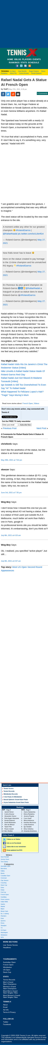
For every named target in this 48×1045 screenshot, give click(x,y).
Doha (2, 887)
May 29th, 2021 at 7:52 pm (11, 460)
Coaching (3, 882)
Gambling (3, 897)
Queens (3, 920)
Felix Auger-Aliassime (11, 818)
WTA (2, 937)
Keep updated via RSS (14, 850)
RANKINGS (14, 63)
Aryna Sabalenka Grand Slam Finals (16, 802)
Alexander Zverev (10, 816)
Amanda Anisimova (30, 831)
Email (5, 1007)
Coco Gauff (27, 818)
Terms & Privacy (9, 1012)
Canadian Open (5, 875)
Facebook (7, 1024)
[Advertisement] (24, 24)
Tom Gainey (4, 861)
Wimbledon (4, 935)
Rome (2, 923)
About (5, 1005)
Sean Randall (5, 857)
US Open (3, 930)
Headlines (7, 947)
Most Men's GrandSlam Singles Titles (10, 992)
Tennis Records (9, 791)
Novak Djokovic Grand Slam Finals (16, 799)
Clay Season (4, 880)
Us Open (13, 71)
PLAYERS (27, 59)
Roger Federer (34, 71)
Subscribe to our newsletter (16, 846)
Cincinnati (4, 878)
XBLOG (17, 59)
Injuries (3, 904)
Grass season (5, 899)
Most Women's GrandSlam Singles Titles (11, 996)
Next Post (41, 428)
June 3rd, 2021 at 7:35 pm (11, 493)
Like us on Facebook (14, 843)
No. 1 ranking (5, 913)
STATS (24, 63)
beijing (2, 871)
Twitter (5, 1022)
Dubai (2, 890)
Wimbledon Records (11, 794)
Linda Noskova (29, 825)
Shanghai (3, 925)
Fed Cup (3, 892)
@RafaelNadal (10, 234)
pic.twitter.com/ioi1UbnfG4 (31, 234)
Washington (4, 932)
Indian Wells (4, 901)
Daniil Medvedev (10, 822)
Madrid (3, 906)
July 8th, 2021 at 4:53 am (11, 535)
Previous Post (9, 428)
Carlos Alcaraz (24, 73)
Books (3, 873)
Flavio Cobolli (9, 829)
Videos (36, 403)
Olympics (3, 916)
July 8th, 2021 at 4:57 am (11, 561)
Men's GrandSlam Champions (9, 983)
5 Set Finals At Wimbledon (13, 797)
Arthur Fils (13, 73)
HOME (10, 59)
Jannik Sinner (9, 812)
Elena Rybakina (29, 814)
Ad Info (6, 1010)
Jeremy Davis (5, 859)
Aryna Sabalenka (29, 812)
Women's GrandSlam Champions (9, 987)
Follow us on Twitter (13, 839)
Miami (2, 909)
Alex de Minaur (9, 825)
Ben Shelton (8, 831)
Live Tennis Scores (10, 945)
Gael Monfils (22, 71)
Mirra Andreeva (29, 820)
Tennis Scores (9, 788)
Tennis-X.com (25, 1035)
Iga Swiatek (28, 827)
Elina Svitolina (28, 829)
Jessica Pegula (29, 816)
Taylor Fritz (8, 827)
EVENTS (37, 59)
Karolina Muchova (30, 822)
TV (1, 928)
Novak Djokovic (36, 73)
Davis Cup (4, 885)
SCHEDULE (33, 63)
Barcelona (4, 868)
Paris (2, 918)
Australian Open (5, 866)
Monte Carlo (4, 911)
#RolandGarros (23, 230)
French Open (28, 403)
